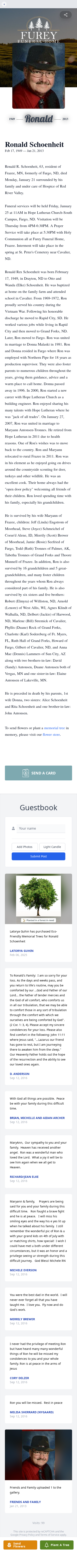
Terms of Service (49, 1535)
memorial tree (54, 727)
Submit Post (38, 856)
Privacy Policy (27, 1535)
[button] (38, 899)
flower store (51, 734)
